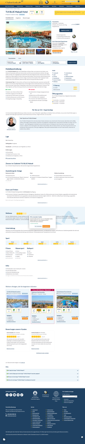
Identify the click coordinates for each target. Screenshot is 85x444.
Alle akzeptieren (46, 226)
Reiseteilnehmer (55, 61)
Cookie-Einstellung (34, 223)
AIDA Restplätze (36, 418)
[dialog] (42, 222)
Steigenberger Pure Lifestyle (64, 291)
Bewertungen (46, 6)
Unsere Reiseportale (68, 420)
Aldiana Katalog (36, 423)
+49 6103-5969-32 (56, 52)
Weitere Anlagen (69, 76)
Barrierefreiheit (50, 411)
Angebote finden (72, 62)
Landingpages (50, 416)
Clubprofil (55, 73)
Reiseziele (61, 6)
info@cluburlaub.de (11, 415)
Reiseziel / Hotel (10, 61)
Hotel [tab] (19, 58)
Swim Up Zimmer (51, 418)
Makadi (15, 8)
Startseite (7, 8)
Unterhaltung (68, 73)
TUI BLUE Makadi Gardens (14, 291)
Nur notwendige (38, 226)
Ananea (49, 422)
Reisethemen (70, 6)
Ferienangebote (36, 427)
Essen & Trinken (57, 79)
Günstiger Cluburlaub (37, 420)
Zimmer (55, 76)
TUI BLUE (11, 8)
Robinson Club (29, 6)
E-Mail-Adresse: (66, 394)
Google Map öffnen (11, 158)
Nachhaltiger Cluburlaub (69, 418)
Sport (66, 74)
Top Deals (54, 6)
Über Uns (77, 6)
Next (50, 34)
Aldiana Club (20, 6)
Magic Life (37, 6)
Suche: (63, 1)
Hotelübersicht (10, 18)
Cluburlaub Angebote (37, 425)
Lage (54, 74)
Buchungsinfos (35, 413)
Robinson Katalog (51, 423)
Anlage (18, 8)
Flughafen (39, 61)
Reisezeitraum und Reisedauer (28, 61)
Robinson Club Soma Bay (38, 292)
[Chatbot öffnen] (82, 437)
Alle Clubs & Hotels (9, 6)
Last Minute (50, 425)
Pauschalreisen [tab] (11, 58)
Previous (6, 34)
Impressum (35, 409)
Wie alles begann (68, 416)
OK (76, 396)
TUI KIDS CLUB (36, 416)
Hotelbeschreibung (11, 321)
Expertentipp (68, 78)
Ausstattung (56, 78)
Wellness (55, 81)
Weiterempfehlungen (52, 413)
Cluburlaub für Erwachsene (53, 420)
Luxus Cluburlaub (36, 422)
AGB (33, 411)
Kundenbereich (67, 413)
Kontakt (66, 411)
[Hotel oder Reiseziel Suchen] (78, 1)
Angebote (18, 18)
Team (65, 409)
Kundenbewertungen (70, 79)
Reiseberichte (35, 415)
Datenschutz (50, 409)
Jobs (65, 415)
